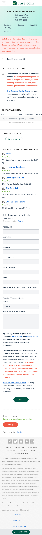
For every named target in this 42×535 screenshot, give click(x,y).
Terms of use (17, 514)
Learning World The (15, 178)
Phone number (9, 267)
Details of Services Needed (14, 298)
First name (7, 227)
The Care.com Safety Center (14, 383)
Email (5, 277)
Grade (5, 302)
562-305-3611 (21, 20)
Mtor (8, 154)
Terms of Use (16, 336)
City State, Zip (8, 257)
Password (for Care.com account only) (20, 287)
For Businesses (32, 447)
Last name (7, 237)
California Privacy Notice (20, 526)
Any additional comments (14, 312)
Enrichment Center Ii (15, 202)
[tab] (21, 298)
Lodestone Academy (15, 167)
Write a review (14, 139)
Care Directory (19, 447)
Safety (33, 450)
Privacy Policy (32, 336)
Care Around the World (21, 453)
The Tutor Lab (12, 188)
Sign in (20, 221)
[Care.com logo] (22, 3)
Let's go (10, 425)
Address (6, 247)
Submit (21, 399)
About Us (8, 447)
